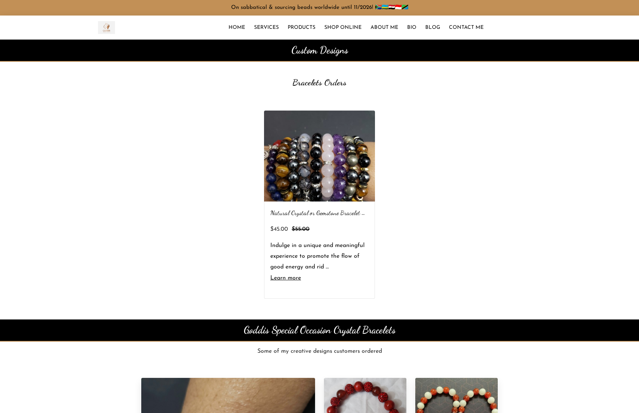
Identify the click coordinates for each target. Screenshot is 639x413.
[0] (622, 27)
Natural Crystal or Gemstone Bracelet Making (325, 213)
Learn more (285, 278)
